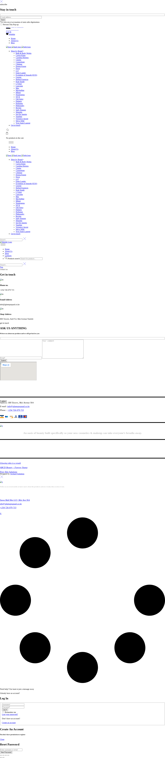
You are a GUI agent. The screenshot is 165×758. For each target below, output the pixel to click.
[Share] (6, 755)
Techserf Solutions (17, 474)
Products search (14, 259)
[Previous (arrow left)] (1, 757)
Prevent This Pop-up (10, 25)
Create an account (9, 723)
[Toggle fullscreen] (3, 755)
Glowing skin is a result (10, 463)
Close (2, 739)
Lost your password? (10, 714)
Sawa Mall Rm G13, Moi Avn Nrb (15, 500)
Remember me (10, 712)
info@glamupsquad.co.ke (18, 406)
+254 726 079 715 (15, 410)
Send (3, 20)
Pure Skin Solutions (8, 472)
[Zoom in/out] (1, 755)
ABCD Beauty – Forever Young (13, 467)
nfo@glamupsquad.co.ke (11, 504)
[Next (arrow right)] (3, 757)
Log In (8, 32)
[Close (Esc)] (8, 755)
